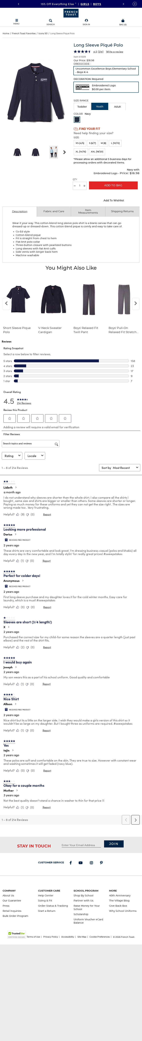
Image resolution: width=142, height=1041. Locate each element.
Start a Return (47, 911)
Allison (7, 703)
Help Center (45, 896)
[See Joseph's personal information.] (15, 667)
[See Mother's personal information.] (16, 790)
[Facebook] (71, 863)
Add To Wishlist (114, 200)
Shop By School (83, 896)
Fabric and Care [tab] (53, 211)
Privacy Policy (50, 937)
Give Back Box (118, 906)
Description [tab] (19, 211)
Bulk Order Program (15, 916)
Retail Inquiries (12, 911)
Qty (75, 179)
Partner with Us (83, 901)
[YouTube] (81, 863)
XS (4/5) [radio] (80, 143)
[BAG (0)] (123, 20)
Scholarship (81, 914)
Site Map (81, 937)
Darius (7, 534)
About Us (8, 896)
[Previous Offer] (18, 4)
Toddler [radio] (82, 107)
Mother (8, 790)
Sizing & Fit (45, 901)
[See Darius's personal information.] (15, 534)
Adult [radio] (117, 107)
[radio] (106, 70)
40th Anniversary (120, 896)
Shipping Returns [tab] (122, 211)
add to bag (113, 185)
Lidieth (8, 487)
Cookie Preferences (100, 937)
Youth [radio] (99, 107)
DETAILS (101, 4)
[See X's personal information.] (8, 627)
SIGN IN (86, 24)
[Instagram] (92, 863)
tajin (6, 750)
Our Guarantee (12, 901)
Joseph (8, 667)
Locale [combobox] (32, 456)
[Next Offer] (123, 4)
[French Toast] (71, 13)
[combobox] (124, 468)
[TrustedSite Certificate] (16, 935)
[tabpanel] (71, 239)
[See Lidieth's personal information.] (15, 487)
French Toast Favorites (24, 34)
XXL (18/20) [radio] (97, 152)
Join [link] (113, 844)
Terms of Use (33, 937)
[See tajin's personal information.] (12, 750)
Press (6, 906)
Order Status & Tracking (53, 906)
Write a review (114, 51)
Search (51, 24)
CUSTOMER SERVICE (51, 862)
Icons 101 (42, 34)
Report (47, 514)
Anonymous (11, 580)
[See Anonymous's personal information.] (22, 580)
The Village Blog (119, 901)
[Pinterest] (102, 863)
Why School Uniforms (122, 911)
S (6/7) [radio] (92, 143)
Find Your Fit (89, 128)
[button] (86, 22)
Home (6, 34)
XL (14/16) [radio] (81, 152)
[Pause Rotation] (135, 4)
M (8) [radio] (103, 143)
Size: (76, 137)
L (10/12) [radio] (115, 143)
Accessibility (67, 937)
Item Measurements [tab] (88, 211)
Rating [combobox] (9, 456)
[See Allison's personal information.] (15, 704)
